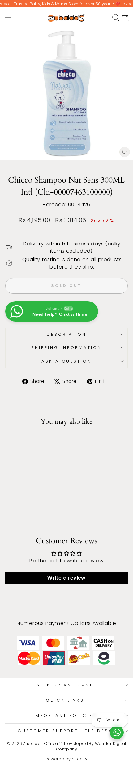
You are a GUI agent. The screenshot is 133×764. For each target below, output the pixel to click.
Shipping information (66, 348)
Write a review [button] (66, 577)
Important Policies (65, 715)
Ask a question (66, 361)
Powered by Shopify (66, 759)
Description (66, 334)
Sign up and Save (64, 685)
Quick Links (65, 700)
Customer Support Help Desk (65, 731)
